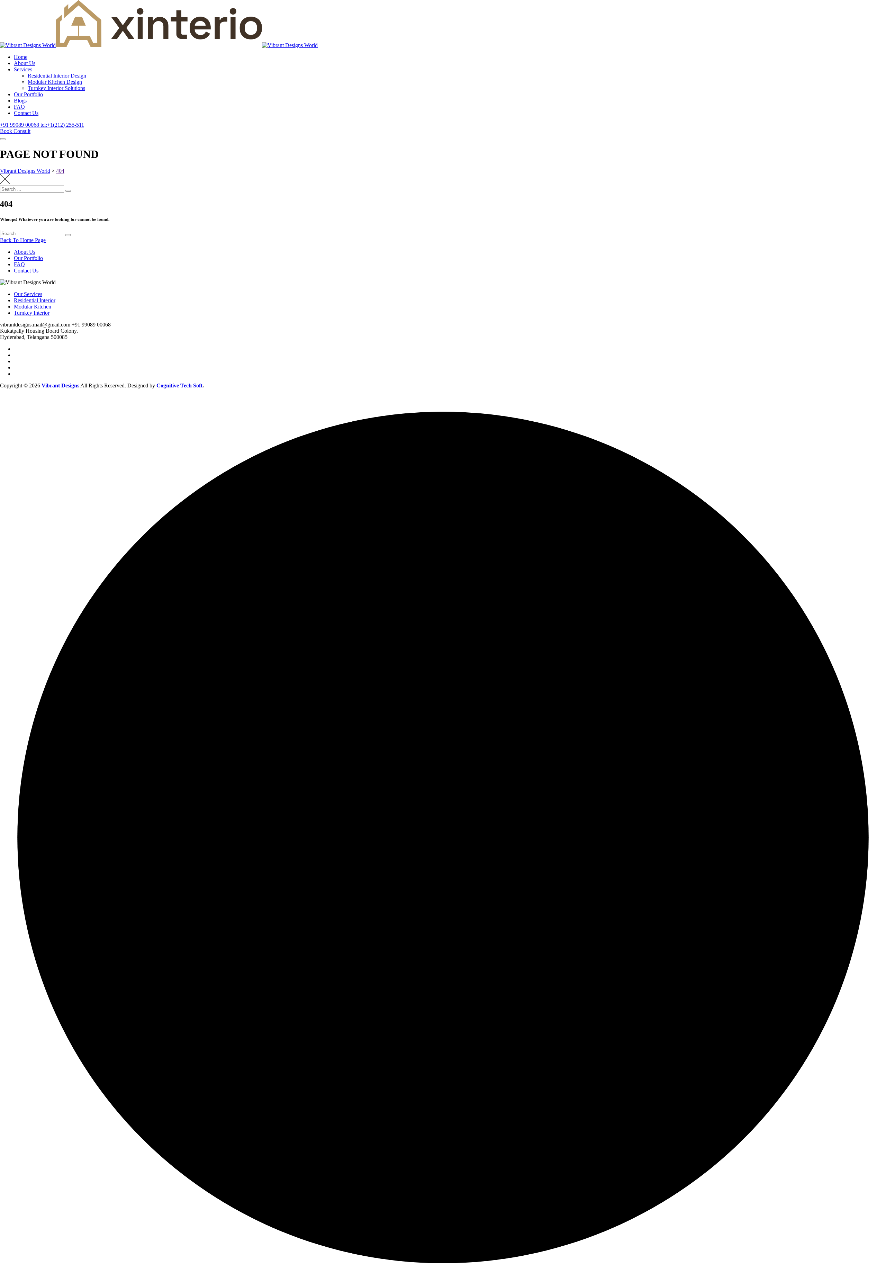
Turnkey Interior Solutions (56, 88)
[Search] (68, 191)
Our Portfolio (28, 94)
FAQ (19, 107)
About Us (24, 63)
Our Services (28, 294)
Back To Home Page (23, 240)
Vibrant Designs (60, 385)
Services (23, 69)
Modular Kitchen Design (55, 82)
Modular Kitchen (32, 307)
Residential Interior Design (57, 76)
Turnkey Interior (31, 313)
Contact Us (26, 113)
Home (20, 57)
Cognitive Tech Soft (179, 385)
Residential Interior (34, 300)
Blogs (20, 101)
